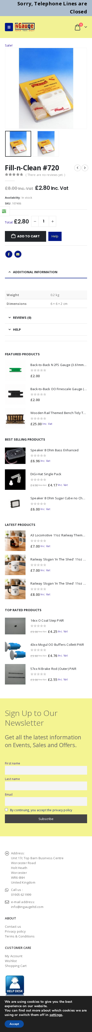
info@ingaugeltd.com (27, 907)
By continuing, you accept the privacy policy (41, 810)
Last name (12, 779)
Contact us (13, 926)
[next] (84, 167)
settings (56, 1015)
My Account (13, 956)
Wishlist (11, 961)
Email (18, 254)
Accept (14, 1024)
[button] (9, 27)
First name (12, 763)
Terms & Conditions (20, 936)
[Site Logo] (25, 27)
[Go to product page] (15, 370)
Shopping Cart (16, 966)
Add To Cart (28, 236)
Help (55, 236)
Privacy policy (15, 931)
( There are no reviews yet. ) (45, 175)
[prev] (77, 167)
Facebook (9, 254)
